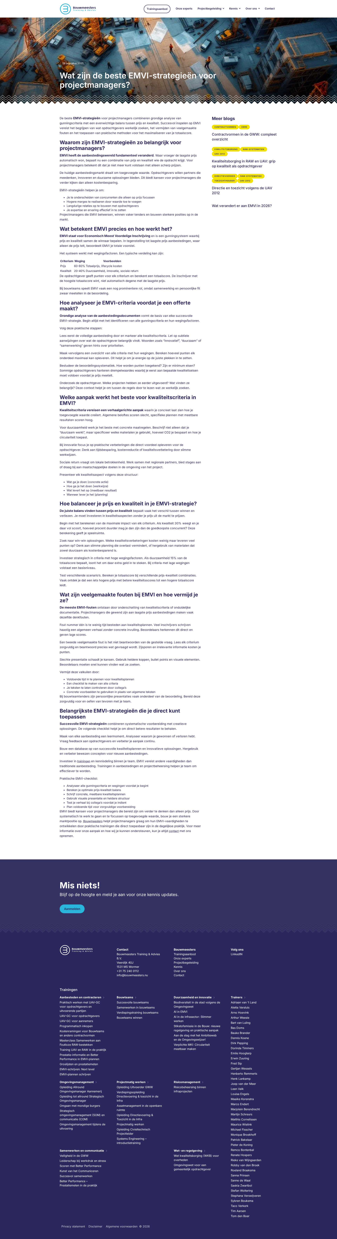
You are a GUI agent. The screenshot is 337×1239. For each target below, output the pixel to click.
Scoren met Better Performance (80, 1166)
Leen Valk (237, 1089)
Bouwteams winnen (129, 1017)
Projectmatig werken (131, 1082)
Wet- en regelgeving (188, 1150)
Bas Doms (237, 1028)
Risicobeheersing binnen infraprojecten (190, 1089)
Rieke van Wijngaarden (246, 1160)
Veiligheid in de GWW (74, 1155)
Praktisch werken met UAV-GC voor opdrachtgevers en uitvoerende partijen (80, 1007)
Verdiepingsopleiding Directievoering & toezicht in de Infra (137, 1096)
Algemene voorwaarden (121, 1226)
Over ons (251, 8)
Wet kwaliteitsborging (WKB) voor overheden (196, 1158)
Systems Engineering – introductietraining (132, 1141)
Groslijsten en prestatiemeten (79, 1064)
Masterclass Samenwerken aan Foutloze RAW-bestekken (80, 1042)
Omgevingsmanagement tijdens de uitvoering (82, 1126)
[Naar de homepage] (78, 9)
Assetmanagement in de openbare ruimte (139, 1108)
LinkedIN (236, 954)
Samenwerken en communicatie (82, 1150)
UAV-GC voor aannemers (76, 1021)
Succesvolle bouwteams (133, 1002)
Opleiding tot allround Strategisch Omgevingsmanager (82, 1098)
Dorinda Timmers (242, 1048)
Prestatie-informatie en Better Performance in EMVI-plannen (79, 1057)
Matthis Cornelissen (244, 1119)
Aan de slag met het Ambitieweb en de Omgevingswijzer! (195, 1037)
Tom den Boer (240, 1216)
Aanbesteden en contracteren (80, 997)
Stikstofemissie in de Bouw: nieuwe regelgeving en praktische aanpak (197, 1028)
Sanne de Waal (240, 1180)
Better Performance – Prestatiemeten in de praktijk (78, 1183)
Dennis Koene (240, 1038)
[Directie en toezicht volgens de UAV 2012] (244, 184)
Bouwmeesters (93, 821)
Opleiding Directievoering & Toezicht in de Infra (135, 1117)
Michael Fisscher (242, 1129)
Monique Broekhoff (243, 1134)
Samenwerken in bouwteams (136, 1007)
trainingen (83, 761)
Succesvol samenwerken (76, 1176)
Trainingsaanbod (157, 9)
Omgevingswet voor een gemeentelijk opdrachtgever (192, 1167)
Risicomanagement (187, 1082)
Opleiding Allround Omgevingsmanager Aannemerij (81, 1089)
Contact (270, 8)
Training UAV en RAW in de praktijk (83, 1049)
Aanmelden (72, 909)
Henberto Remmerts (244, 1073)
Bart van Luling (240, 1022)
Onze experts (184, 8)
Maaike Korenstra (242, 1099)
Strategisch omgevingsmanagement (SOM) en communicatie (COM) (82, 1115)
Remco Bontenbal (242, 1150)
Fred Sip (236, 1063)
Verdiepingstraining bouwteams (137, 1012)
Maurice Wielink (241, 1124)
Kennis (233, 8)
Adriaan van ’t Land (243, 1002)
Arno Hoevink (240, 1012)
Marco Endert (240, 1104)
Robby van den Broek (245, 1165)
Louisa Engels (240, 1094)
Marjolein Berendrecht (245, 1109)
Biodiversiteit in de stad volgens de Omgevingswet (197, 1004)
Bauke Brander (240, 1033)
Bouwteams (125, 997)
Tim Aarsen (238, 1211)
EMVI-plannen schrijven (75, 1074)
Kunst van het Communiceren (79, 1171)
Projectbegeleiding (209, 8)
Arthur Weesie (240, 1017)
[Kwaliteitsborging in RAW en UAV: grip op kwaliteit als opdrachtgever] (244, 158)
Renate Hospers (241, 1155)
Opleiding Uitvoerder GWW (135, 1087)
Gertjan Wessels (241, 1068)
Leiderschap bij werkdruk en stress (83, 1161)
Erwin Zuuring (240, 1058)
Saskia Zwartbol (241, 1185)
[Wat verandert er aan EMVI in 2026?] (244, 204)
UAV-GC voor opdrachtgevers (80, 1016)
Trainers (236, 997)
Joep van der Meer (243, 1084)
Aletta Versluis (240, 1007)
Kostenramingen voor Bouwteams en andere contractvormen (82, 1033)
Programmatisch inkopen (76, 1026)
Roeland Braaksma (243, 1170)
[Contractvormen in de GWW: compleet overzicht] (244, 133)
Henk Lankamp (241, 1078)
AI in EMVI (180, 1011)
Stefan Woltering (242, 1190)
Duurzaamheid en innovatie (193, 997)
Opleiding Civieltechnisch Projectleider (133, 1131)
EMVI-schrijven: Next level (77, 1069)
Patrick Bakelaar (241, 1139)
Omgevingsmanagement (77, 1082)
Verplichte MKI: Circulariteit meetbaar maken (192, 1047)
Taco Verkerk (239, 1206)
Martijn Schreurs (241, 1114)
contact (174, 831)
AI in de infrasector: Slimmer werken (192, 1019)
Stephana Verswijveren (246, 1195)
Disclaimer (95, 1226)
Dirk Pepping (239, 1043)
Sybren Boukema (242, 1201)
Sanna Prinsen (240, 1175)
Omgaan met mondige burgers (80, 1105)
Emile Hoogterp (241, 1053)
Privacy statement (73, 1226)
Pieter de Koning (242, 1145)
